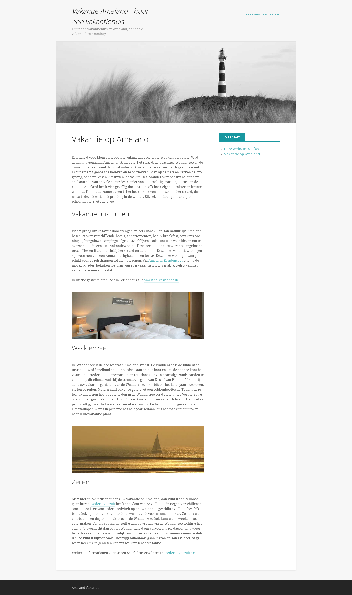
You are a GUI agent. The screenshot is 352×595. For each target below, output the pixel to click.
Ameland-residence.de (161, 280)
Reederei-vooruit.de (179, 553)
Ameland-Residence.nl (165, 260)
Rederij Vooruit (103, 504)
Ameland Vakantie (85, 587)
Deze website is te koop (262, 14)
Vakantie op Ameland (242, 154)
